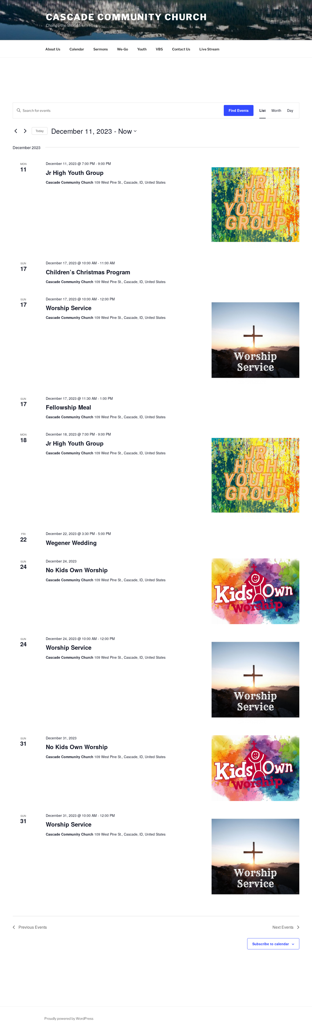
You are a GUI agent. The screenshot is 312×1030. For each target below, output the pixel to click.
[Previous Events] (16, 131)
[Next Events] (25, 131)
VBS (159, 49)
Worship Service (68, 308)
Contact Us (181, 49)
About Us (52, 49)
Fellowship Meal (68, 407)
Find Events (239, 110)
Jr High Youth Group (75, 172)
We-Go (122, 49)
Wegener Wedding (71, 542)
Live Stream (209, 49)
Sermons (100, 49)
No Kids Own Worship (77, 570)
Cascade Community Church (126, 17)
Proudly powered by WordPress (68, 1018)
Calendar (76, 49)
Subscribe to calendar (270, 943)
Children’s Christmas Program (88, 272)
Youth (141, 49)
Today (40, 131)
